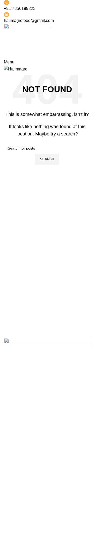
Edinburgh (13, 494)
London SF (14, 485)
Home (9, 541)
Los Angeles (15, 504)
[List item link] (47, 420)
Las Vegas (14, 524)
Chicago (12, 514)
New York (13, 475)
